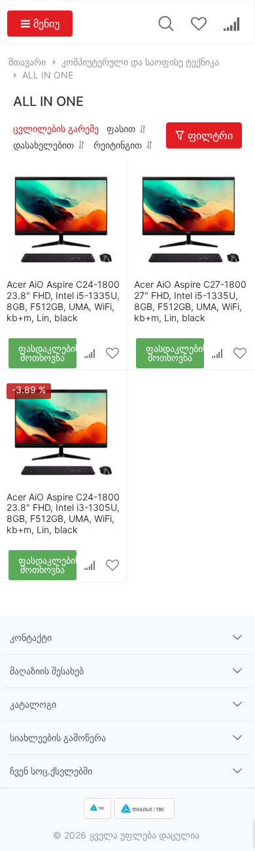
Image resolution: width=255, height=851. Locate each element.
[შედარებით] (89, 353)
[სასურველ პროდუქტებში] (112, 353)
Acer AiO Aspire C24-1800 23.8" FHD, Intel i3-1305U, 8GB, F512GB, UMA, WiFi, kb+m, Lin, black (63, 513)
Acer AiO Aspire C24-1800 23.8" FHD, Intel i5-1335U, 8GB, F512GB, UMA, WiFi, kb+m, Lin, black (63, 300)
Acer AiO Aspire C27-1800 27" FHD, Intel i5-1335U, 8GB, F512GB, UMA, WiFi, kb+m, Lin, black (190, 300)
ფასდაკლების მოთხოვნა (47, 353)
